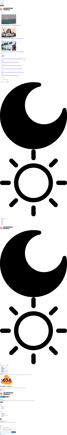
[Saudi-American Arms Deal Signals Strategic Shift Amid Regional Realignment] (8, 50)
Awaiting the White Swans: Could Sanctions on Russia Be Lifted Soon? (11, 65)
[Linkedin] (4, 397)
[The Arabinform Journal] (12, 229)
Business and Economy (4, 218)
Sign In (7, 373)
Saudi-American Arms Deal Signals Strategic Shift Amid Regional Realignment (12, 51)
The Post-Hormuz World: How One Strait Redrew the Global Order (11, 25)
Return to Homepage (2, 390)
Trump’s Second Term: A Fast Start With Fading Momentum (10, 75)
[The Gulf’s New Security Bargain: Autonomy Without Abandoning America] (8, 37)
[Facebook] (2, 397)
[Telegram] (6, 397)
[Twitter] (1, 397)
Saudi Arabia (2, 219)
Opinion (2, 222)
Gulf (1, 223)
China (2, 220)
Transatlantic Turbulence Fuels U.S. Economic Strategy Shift (10, 62)
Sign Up (4, 434)
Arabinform (2, 27)
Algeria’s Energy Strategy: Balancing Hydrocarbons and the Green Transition (12, 72)
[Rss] (8, 397)
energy (2, 221)
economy (2, 224)
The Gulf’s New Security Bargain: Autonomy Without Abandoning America (12, 38)
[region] (9, 430)
